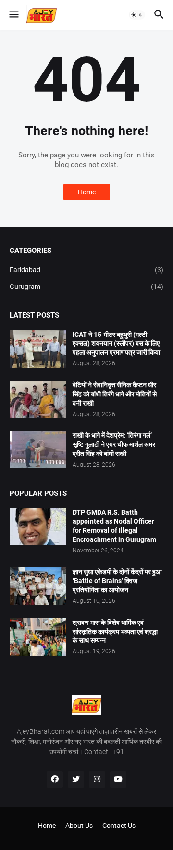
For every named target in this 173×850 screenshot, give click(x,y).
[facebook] (55, 779)
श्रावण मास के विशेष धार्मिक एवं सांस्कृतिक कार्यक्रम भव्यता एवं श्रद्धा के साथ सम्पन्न (115, 632)
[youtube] (118, 779)
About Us (79, 825)
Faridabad (86, 270)
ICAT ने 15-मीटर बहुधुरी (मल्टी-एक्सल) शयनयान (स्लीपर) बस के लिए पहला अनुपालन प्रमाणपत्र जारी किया (116, 344)
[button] (13, 15)
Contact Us (119, 825)
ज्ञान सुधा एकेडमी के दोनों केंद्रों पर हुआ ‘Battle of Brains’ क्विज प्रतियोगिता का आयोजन (117, 581)
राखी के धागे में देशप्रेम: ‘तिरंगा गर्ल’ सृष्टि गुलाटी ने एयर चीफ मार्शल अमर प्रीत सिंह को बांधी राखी (114, 444)
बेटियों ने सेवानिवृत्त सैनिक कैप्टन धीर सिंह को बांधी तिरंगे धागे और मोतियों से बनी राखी (115, 394)
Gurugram (86, 286)
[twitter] (76, 779)
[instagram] (97, 779)
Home (87, 192)
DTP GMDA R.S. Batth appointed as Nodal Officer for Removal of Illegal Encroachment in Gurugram (114, 525)
